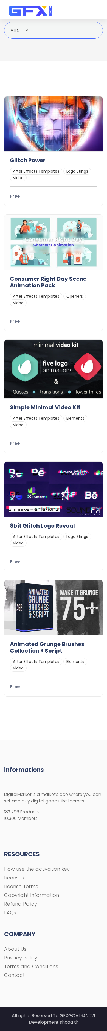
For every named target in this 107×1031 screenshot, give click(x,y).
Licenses (14, 877)
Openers (74, 296)
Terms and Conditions (31, 966)
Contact (14, 975)
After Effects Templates (36, 171)
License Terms (21, 886)
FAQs (10, 912)
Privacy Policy (20, 957)
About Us (15, 949)
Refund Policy (20, 903)
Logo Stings (77, 171)
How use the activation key (37, 869)
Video (18, 177)
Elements (75, 418)
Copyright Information (31, 895)
